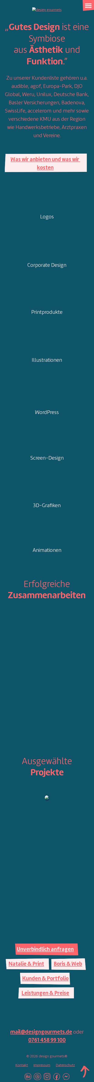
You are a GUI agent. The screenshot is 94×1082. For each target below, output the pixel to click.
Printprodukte (47, 312)
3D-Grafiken (47, 505)
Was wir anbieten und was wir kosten (45, 164)
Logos (47, 217)
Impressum (41, 1065)
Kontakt (21, 1065)
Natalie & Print (26, 964)
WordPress (47, 412)
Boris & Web (68, 964)
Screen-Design (47, 458)
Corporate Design (46, 265)
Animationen (47, 550)
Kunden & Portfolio (45, 979)
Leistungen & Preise (45, 993)
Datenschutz (65, 1065)
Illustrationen (47, 360)
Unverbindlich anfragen (45, 949)
